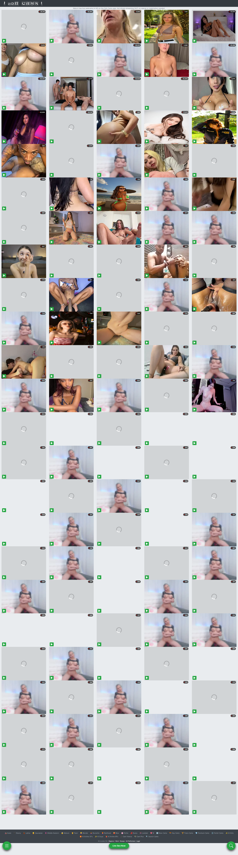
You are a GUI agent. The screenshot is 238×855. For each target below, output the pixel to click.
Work (117, 841)
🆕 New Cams (161, 833)
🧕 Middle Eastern (52, 833)
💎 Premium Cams (202, 833)
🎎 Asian (8, 833)
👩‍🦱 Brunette (94, 833)
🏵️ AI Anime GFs (86, 836)
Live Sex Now (119, 845)
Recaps (122, 841)
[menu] (6, 845)
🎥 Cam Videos (126, 836)
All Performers (130, 841)
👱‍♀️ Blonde (84, 833)
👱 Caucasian (37, 833)
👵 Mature (65, 833)
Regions (111, 841)
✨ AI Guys (99, 836)
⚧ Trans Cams (187, 833)
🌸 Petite (124, 833)
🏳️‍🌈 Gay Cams (174, 833)
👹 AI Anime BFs (111, 836)
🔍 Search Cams (152, 836)
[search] (231, 845)
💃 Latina (26, 833)
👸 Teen (75, 833)
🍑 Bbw (116, 833)
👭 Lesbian (144, 833)
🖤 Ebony (17, 833)
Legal (138, 841)
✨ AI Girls (230, 833)
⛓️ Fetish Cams (217, 833)
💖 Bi (152, 833)
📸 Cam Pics (139, 836)
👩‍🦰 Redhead (106, 833)
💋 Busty (134, 833)
